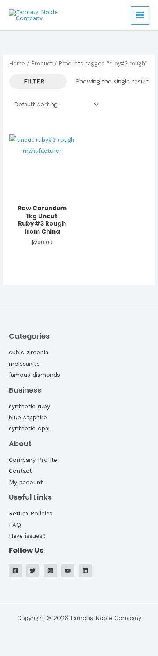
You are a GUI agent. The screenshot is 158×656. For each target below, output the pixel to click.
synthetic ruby (29, 406)
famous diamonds (34, 374)
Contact (20, 470)
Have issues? (27, 535)
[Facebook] (15, 570)
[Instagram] (50, 570)
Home (17, 63)
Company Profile (33, 459)
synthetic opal (29, 428)
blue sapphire (28, 417)
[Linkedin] (85, 570)
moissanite (24, 363)
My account (26, 482)
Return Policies (31, 513)
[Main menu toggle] (140, 15)
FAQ (15, 524)
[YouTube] (67, 570)
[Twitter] (32, 570)
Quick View (42, 193)
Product (42, 63)
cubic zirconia (28, 352)
